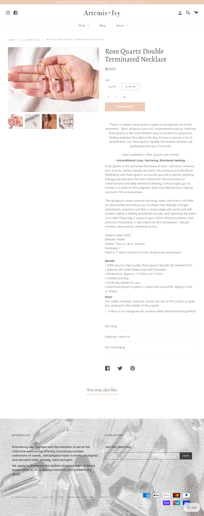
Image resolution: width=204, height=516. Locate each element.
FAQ (61, 497)
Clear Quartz (154, 154)
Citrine (173, 154)
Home (11, 40)
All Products (30, 40)
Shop (82, 25)
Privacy (105, 497)
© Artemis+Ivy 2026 (24, 497)
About (120, 25)
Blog (102, 25)
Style (107, 80)
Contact (48, 497)
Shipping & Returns (82, 497)
